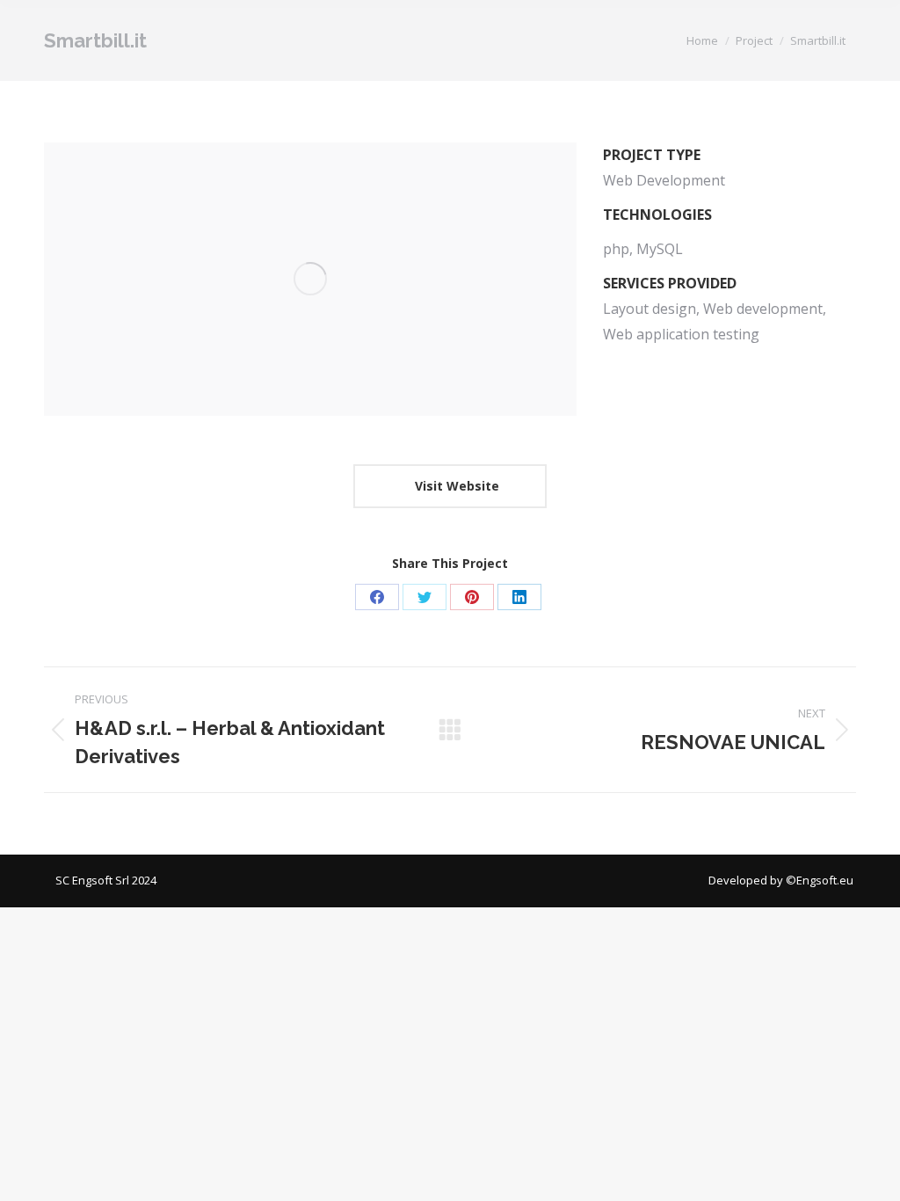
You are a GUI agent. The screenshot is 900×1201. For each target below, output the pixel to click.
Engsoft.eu (826, 880)
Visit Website (455, 485)
